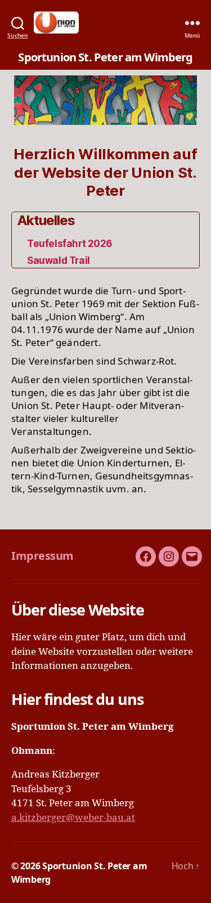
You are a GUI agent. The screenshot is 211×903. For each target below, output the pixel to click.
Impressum (42, 555)
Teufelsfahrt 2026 (69, 243)
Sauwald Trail (58, 260)
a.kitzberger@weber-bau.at (73, 818)
